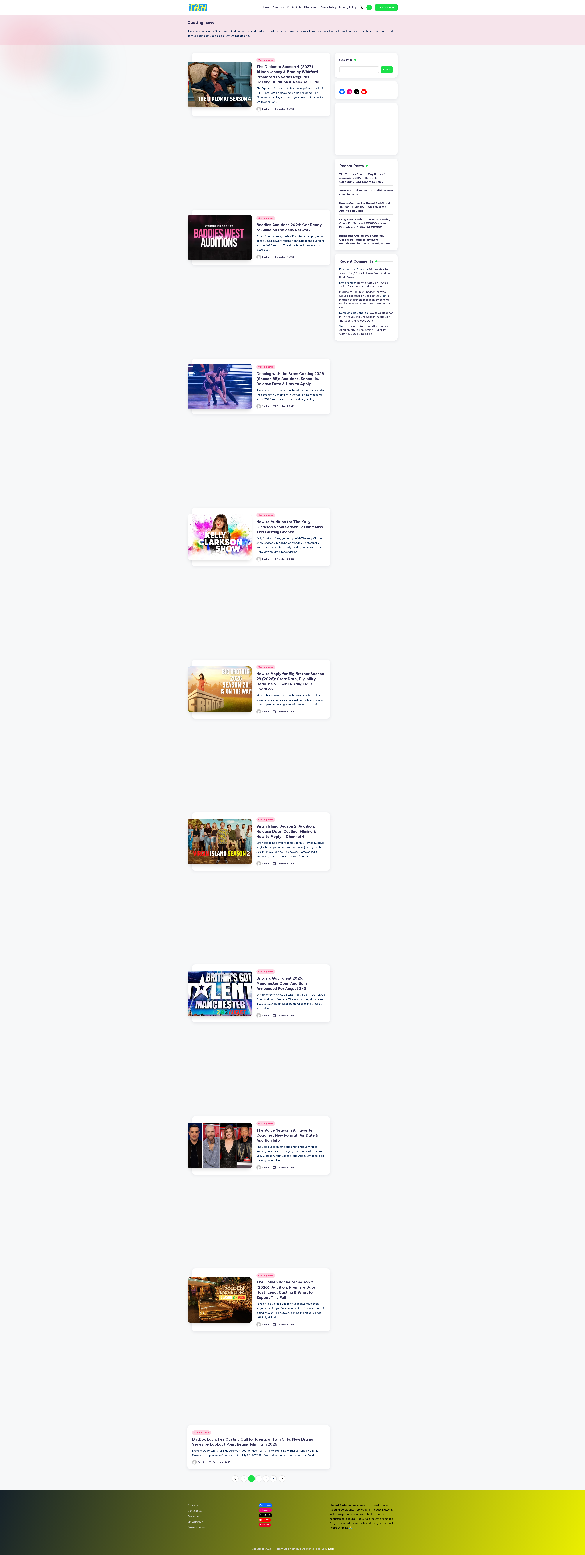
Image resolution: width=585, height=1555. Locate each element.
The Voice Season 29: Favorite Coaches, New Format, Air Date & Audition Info (287, 1135)
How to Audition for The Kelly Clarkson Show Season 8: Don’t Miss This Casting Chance (289, 526)
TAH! (331, 1548)
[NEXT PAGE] (282, 1478)
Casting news (265, 60)
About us (193, 1505)
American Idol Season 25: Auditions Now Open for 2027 (366, 192)
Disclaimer (193, 1516)
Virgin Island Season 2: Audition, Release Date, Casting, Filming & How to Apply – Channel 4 (286, 831)
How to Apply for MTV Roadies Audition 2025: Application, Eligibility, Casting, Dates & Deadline (363, 330)
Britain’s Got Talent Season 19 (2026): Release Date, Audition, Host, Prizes (366, 273)
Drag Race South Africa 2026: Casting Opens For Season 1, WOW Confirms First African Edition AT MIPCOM (364, 223)
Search (345, 60)
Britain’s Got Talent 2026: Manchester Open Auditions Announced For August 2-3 (282, 983)
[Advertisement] (259, 138)
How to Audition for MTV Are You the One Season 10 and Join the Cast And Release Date (366, 316)
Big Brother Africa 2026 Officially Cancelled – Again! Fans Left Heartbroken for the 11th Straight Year (364, 239)
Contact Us (194, 1510)
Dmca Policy (195, 1521)
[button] (386, 7)
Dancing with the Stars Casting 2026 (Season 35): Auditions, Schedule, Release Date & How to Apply (290, 378)
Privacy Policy (196, 1527)
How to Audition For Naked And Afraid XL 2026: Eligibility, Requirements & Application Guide (364, 207)
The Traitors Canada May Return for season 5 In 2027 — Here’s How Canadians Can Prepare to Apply (363, 178)
